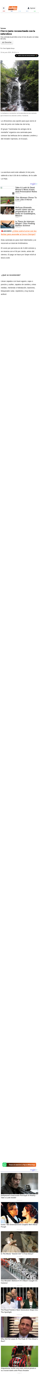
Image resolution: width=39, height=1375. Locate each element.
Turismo (3, 28)
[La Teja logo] (12, 8)
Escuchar (8, 42)
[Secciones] (3, 8)
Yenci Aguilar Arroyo (8, 48)
